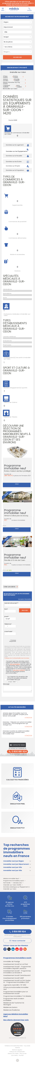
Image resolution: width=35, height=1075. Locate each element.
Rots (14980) (19, 86)
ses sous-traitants (19, 670)
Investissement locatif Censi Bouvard (16, 975)
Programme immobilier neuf (17, 468)
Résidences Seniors (10, 1007)
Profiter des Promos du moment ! (17, 5)
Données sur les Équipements (16, 151)
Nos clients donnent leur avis (16, 1020)
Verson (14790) (5, 80)
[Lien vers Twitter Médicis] (9, 949)
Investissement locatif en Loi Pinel (15, 964)
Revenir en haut (17, 1060)
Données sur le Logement (15, 145)
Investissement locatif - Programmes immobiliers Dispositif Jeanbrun (17, 967)
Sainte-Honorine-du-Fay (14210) (11, 83)
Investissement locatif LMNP (13, 978)
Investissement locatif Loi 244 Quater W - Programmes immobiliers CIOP (17, 981)
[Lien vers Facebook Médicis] (5, 949)
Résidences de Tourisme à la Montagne (13, 1004)
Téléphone (7, 624)
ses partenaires (15, 664)
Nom (5, 609)
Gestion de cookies (13, 1053)
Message (6, 684)
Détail (17, 484)
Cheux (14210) (5, 76)
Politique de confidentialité (16, 1051)
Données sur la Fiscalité (14, 155)
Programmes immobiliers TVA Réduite (17, 996)
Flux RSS (21, 1055)
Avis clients (14, 1055)
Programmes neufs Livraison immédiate (13, 999)
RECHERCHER (17, 57)
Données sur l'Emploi (13, 166)
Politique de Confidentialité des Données (16, 658)
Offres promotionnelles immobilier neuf (16, 988)
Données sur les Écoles (14, 161)
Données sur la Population (15, 170)
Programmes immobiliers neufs (17, 958)
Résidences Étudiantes (11, 1010)
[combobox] (17, 22)
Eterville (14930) (16, 80)
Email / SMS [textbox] (11, 682)
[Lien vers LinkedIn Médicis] (13, 949)
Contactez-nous (18, 745)
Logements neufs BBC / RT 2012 (14, 985)
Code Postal (8, 631)
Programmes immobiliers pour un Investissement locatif (15, 992)
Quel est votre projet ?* (11, 603)
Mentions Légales (17, 1050)
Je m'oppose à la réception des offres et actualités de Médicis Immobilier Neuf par (17, 679)
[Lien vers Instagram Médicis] (21, 949)
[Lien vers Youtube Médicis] (17, 949)
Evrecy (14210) (15, 76)
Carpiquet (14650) (6, 86)
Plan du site (23, 1053)
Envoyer (25, 610)
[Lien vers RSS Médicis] (25, 949)
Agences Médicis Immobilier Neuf (15, 1015)
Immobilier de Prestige (11, 961)
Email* (6, 616)
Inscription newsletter (24, 599)
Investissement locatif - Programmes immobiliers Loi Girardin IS (17, 972)
